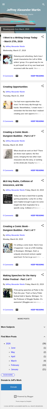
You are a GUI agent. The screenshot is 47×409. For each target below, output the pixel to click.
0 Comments (8, 76)
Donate (13, 387)
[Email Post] (16, 77)
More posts (23, 319)
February (15, 365)
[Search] (43, 4)
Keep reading (37, 76)
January (14, 369)
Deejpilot (28, 401)
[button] (42, 37)
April (13, 356)
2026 (8, 344)
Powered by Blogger (25, 396)
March (14, 361)
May (13, 352)
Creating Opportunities (15, 86)
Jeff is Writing (17, 22)
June (13, 348)
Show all (39, 29)
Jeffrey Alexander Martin (23, 10)
